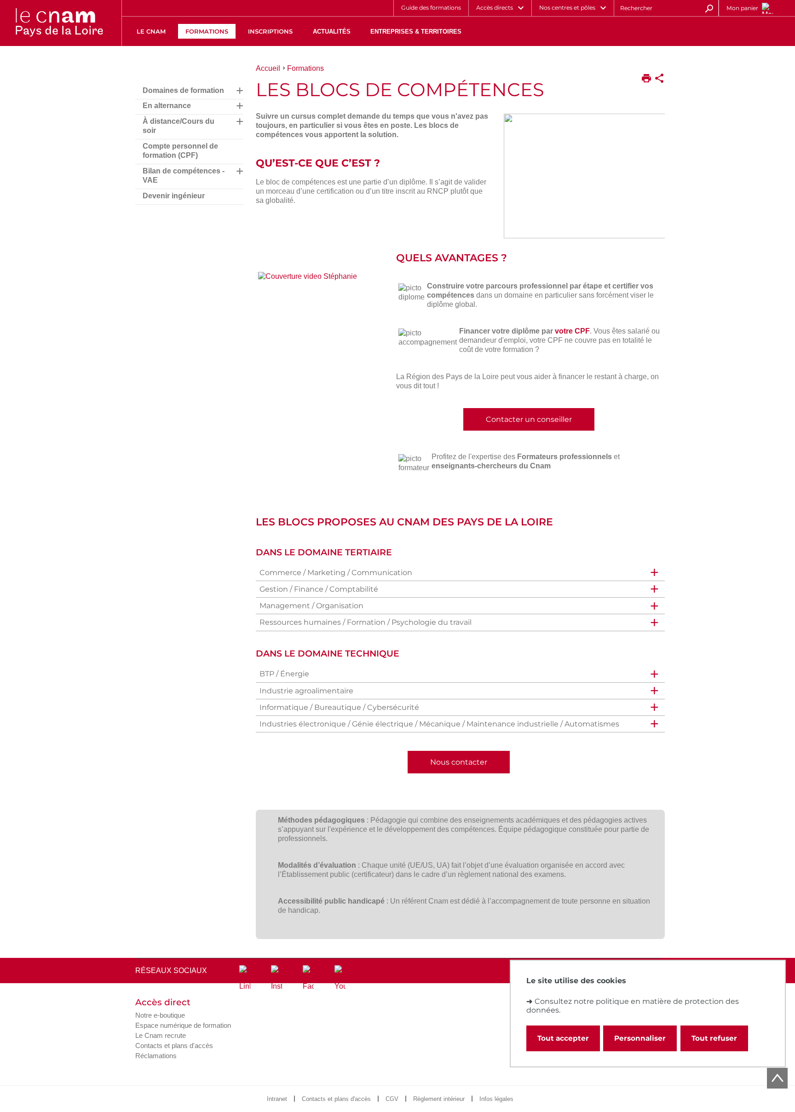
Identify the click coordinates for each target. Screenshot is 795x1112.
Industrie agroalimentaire (306, 690)
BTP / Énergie (284, 673)
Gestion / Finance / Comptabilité (318, 589)
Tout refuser (714, 1038)
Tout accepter (563, 1038)
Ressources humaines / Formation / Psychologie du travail (365, 622)
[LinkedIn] (244, 978)
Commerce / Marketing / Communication (335, 572)
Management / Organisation (311, 605)
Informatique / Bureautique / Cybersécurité (339, 707)
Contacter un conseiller (529, 419)
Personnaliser (640, 1038)
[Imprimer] (646, 79)
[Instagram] (276, 978)
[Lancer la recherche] (709, 8)
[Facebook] (308, 978)
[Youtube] (340, 978)
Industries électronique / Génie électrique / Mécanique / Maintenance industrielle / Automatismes (439, 724)
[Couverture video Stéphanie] (320, 279)
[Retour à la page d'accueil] (59, 23)
